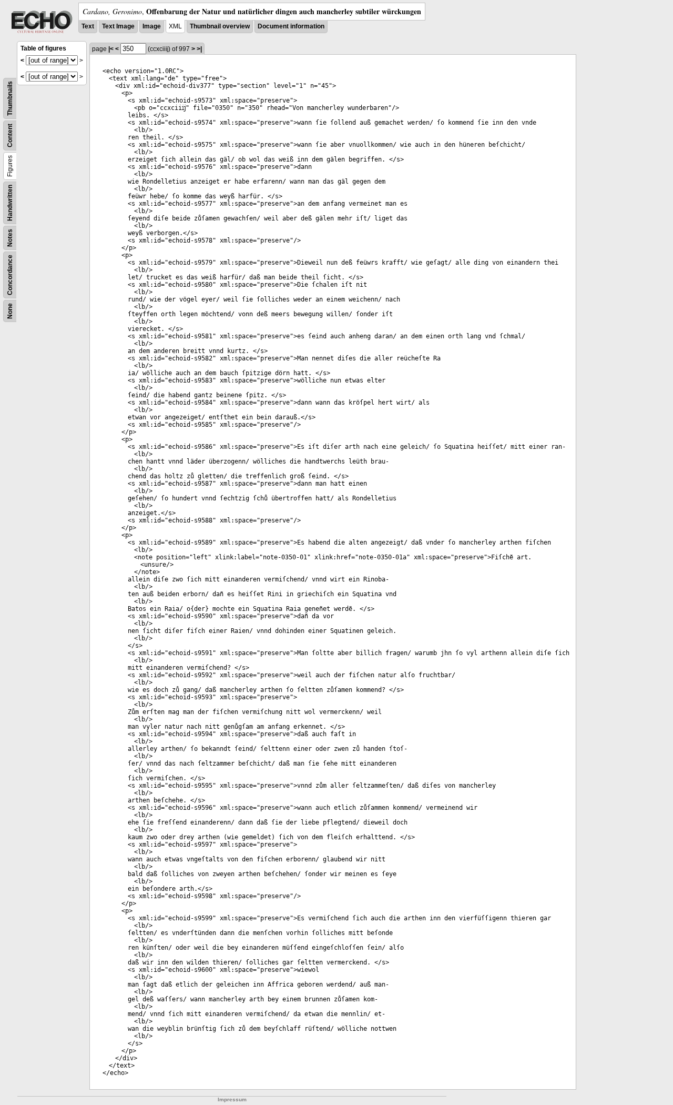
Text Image (118, 26)
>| (199, 49)
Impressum (232, 1099)
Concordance (10, 275)
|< (111, 49)
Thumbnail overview (220, 26)
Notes (10, 238)
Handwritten (10, 203)
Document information (291, 26)
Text (87, 26)
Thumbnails (10, 98)
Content (10, 135)
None (10, 311)
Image (151, 26)
